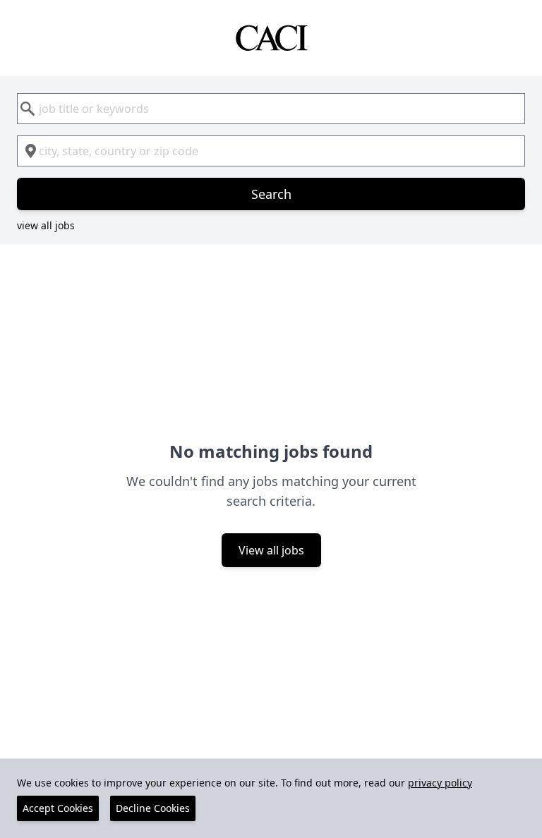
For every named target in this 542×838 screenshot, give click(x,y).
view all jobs (46, 225)
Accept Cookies (58, 808)
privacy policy (440, 782)
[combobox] (271, 108)
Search (271, 194)
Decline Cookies (153, 808)
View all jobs (271, 550)
